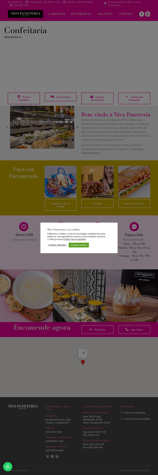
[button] (7, 466)
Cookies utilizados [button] (57, 245)
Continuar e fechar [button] (79, 245)
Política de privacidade (74, 239)
